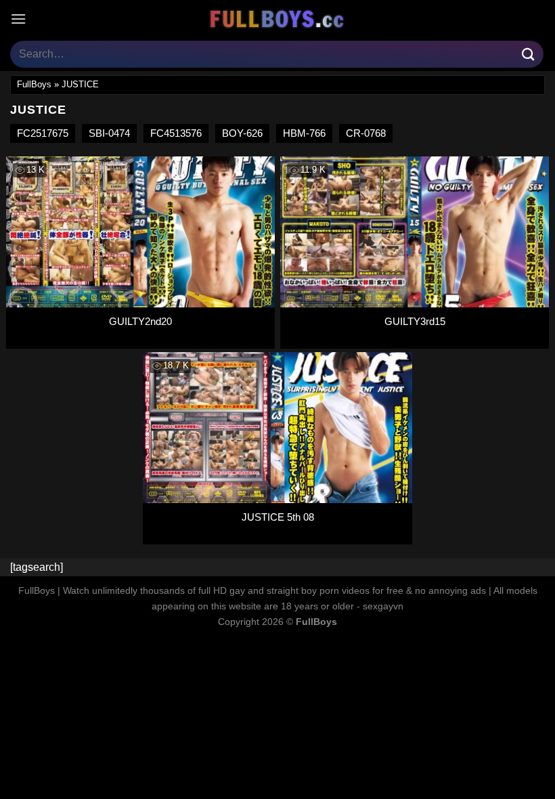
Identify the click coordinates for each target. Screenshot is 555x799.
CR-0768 (366, 133)
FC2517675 (42, 133)
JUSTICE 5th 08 (278, 517)
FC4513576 (176, 133)
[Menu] (18, 18)
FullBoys (34, 84)
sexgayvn (383, 606)
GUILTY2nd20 (140, 321)
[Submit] (528, 54)
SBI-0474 (109, 133)
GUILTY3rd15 (414, 321)
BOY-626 (242, 133)
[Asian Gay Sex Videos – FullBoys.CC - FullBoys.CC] (277, 19)
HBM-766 (304, 133)
